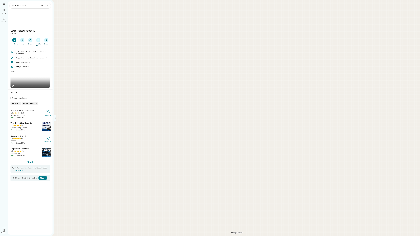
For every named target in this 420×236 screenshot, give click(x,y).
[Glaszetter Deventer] (30, 139)
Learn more (19, 170)
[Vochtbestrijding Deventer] (30, 126)
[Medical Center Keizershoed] (30, 114)
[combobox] (25, 5)
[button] (30, 53)
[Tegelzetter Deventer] (30, 152)
